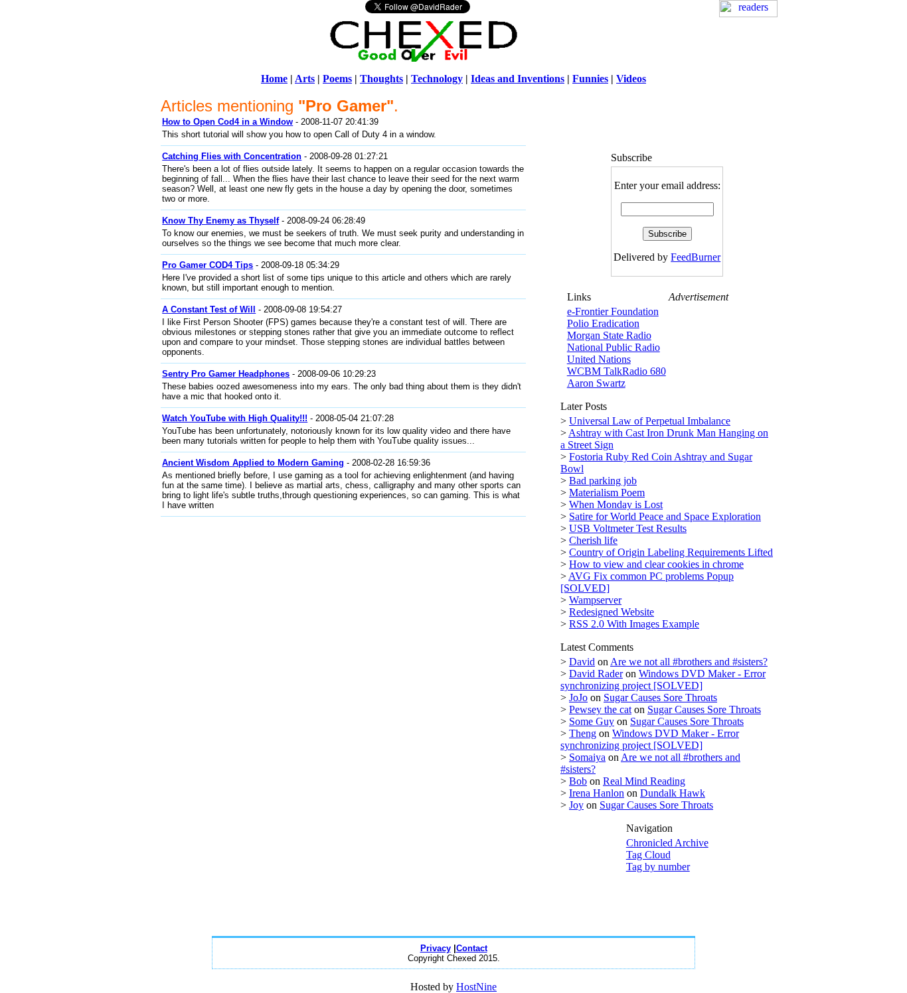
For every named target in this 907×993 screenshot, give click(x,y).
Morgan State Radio (609, 335)
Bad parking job (603, 480)
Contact (471, 948)
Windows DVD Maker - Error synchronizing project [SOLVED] (663, 679)
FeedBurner (695, 257)
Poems (337, 78)
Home (274, 78)
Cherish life (593, 540)
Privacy (435, 948)
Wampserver (595, 600)
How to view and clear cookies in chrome (656, 564)
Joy (576, 805)
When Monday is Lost (616, 504)
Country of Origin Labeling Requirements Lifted (671, 552)
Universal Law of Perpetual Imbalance (649, 421)
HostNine (476, 986)
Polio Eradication (603, 323)
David (582, 661)
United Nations (599, 359)
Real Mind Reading (644, 781)
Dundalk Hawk (672, 793)
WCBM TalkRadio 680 (616, 371)
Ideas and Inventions (517, 78)
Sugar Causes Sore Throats (660, 697)
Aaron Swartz (596, 383)
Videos (631, 78)
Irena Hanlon (596, 793)
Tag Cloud (648, 854)
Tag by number (658, 866)
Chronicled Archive (667, 842)
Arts (305, 78)
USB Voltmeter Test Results (628, 528)
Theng (582, 733)
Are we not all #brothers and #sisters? (689, 661)
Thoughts (381, 78)
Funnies (590, 78)
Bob (578, 781)
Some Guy (591, 721)
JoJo (578, 697)
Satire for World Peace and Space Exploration (665, 516)
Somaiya (587, 757)
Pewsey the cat (600, 709)
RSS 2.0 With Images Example (634, 623)
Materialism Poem (607, 492)
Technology (437, 78)
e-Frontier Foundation (613, 311)
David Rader (596, 673)
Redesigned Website (611, 612)
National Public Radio (613, 347)
